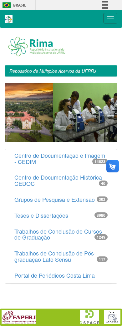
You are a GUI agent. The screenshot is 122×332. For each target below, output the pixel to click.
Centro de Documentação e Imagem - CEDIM (59, 158)
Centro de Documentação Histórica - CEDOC (59, 180)
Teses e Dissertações (41, 215)
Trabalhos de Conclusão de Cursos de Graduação (58, 234)
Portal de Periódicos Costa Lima (54, 275)
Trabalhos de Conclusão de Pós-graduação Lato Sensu (55, 256)
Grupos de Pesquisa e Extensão (54, 199)
